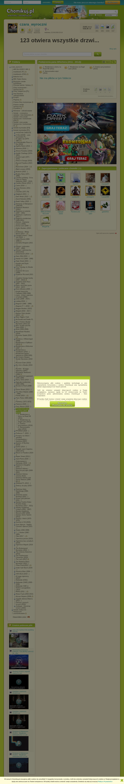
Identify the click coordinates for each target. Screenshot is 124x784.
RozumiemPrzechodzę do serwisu (62, 404)
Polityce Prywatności (105, 781)
